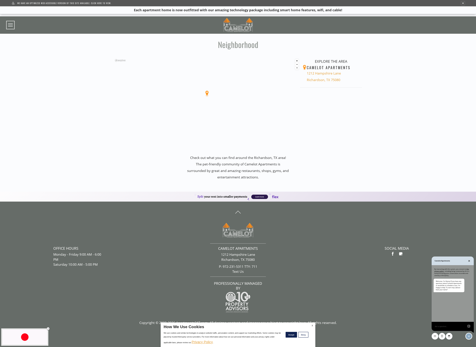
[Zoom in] (297, 61)
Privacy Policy (202, 342)
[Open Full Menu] (10, 25)
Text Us (238, 271)
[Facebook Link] (393, 254)
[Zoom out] (297, 64)
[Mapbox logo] (120, 60)
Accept (291, 334)
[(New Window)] (401, 254)
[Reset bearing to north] (297, 68)
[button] (463, 3)
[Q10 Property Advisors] (238, 302)
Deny (303, 334)
